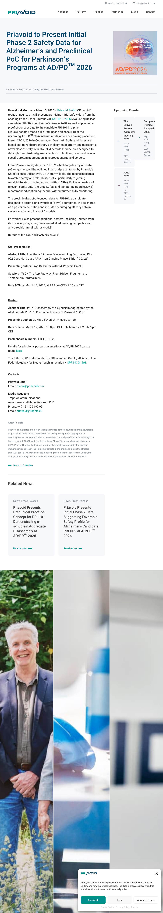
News (47, 89)
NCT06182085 (61, 119)
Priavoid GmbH (67, 110)
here (19, 351)
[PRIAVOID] (21, 11)
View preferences (146, 900)
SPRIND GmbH (76, 363)
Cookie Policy (107, 907)
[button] (156, 873)
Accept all (93, 900)
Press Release (57, 89)
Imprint (134, 907)
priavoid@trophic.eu (29, 411)
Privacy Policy (123, 907)
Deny (119, 900)
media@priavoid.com (30, 386)
